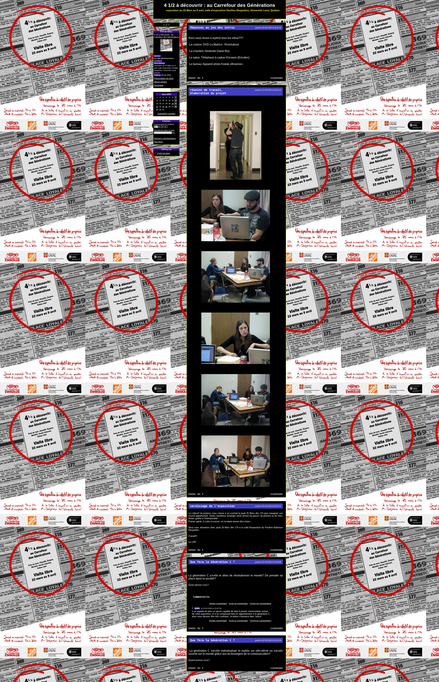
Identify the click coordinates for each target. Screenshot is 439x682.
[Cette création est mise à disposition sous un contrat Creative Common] (161, 127)
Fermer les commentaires (260, 603)
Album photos (160, 82)
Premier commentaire (218, 621)
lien (199, 78)
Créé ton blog (163, 153)
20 (172, 104)
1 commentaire (276, 628)
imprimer (192, 78)
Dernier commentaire (218, 603)
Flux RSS (158, 142)
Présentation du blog (163, 78)
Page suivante (249, 676)
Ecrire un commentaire (238, 603)
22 (157, 107)
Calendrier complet (166, 113)
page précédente (224, 676)
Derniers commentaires (165, 138)
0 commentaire (276, 78)
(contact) (158, 60)
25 (166, 107)
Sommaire (159, 85)
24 (163, 107)
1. (193, 608)
